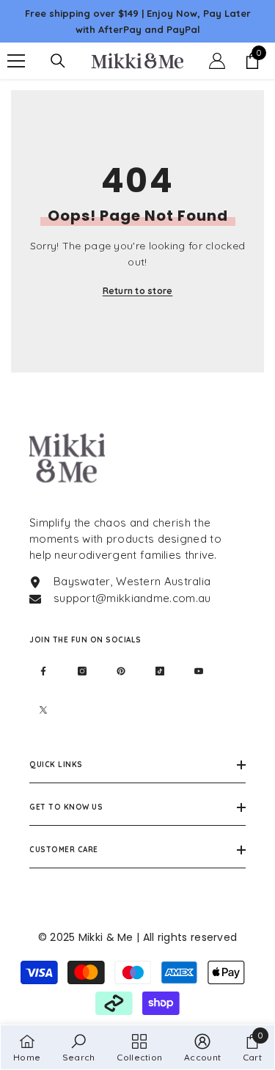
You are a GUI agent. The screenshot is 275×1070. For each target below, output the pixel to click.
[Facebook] (43, 671)
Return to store (138, 290)
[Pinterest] (121, 671)
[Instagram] (82, 671)
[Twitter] (43, 710)
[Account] (217, 61)
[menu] (16, 61)
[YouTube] (199, 671)
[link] (79, 1047)
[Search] (58, 61)
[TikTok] (160, 671)
